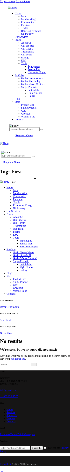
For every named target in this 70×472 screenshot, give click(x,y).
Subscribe (37, 448)
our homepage (17, 358)
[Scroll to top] (2, 470)
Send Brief (5, 320)
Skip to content (7, 1)
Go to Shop (6, 333)
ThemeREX (5, 464)
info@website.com (9, 306)
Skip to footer (23, 1)
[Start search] (33, 364)
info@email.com (8, 390)
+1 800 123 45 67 (9, 396)
